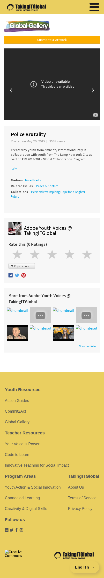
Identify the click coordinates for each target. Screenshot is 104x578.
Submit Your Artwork (52, 40)
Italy (14, 168)
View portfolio (87, 346)
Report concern (22, 266)
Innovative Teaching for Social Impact (37, 465)
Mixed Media (33, 180)
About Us (76, 487)
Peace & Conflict (47, 186)
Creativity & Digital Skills (26, 509)
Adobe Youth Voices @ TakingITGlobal (48, 230)
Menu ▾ (79, 26)
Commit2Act (15, 411)
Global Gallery (27, 26)
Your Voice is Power (22, 444)
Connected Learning (22, 498)
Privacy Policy (80, 509)
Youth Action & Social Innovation (33, 487)
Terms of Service (82, 498)
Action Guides (17, 401)
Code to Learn (17, 455)
